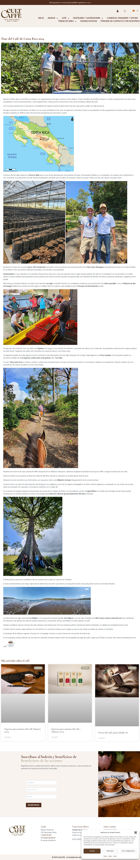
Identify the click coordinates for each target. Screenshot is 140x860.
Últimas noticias (88, 21)
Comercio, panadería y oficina (122, 18)
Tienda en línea (66, 21)
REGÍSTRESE (33, 805)
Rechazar (110, 851)
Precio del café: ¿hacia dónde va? (113, 732)
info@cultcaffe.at (49, 838)
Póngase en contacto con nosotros (120, 21)
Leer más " (7, 737)
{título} (105, 856)
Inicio (41, 18)
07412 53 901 (46, 835)
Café (64, 18)
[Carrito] (125, 11)
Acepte (92, 851)
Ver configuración (128, 851)
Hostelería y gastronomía (86, 18)
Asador (51, 18)
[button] (136, 832)
